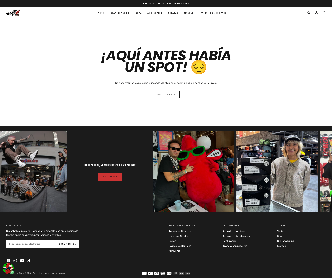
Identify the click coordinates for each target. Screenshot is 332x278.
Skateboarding (285, 241)
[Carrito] (324, 13)
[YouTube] (22, 261)
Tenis (280, 231)
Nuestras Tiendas (178, 236)
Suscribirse (67, 244)
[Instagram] (15, 261)
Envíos (172, 241)
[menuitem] (103, 13)
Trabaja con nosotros (235, 246)
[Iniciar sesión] (316, 13)
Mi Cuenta (174, 250)
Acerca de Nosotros (180, 231)
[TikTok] (29, 261)
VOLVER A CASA (166, 94)
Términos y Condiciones (236, 236)
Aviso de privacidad (234, 231)
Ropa (280, 236)
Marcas (281, 246)
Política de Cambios (180, 246)
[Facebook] (8, 261)
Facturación (229, 241)
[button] (309, 13)
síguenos (95, 177)
